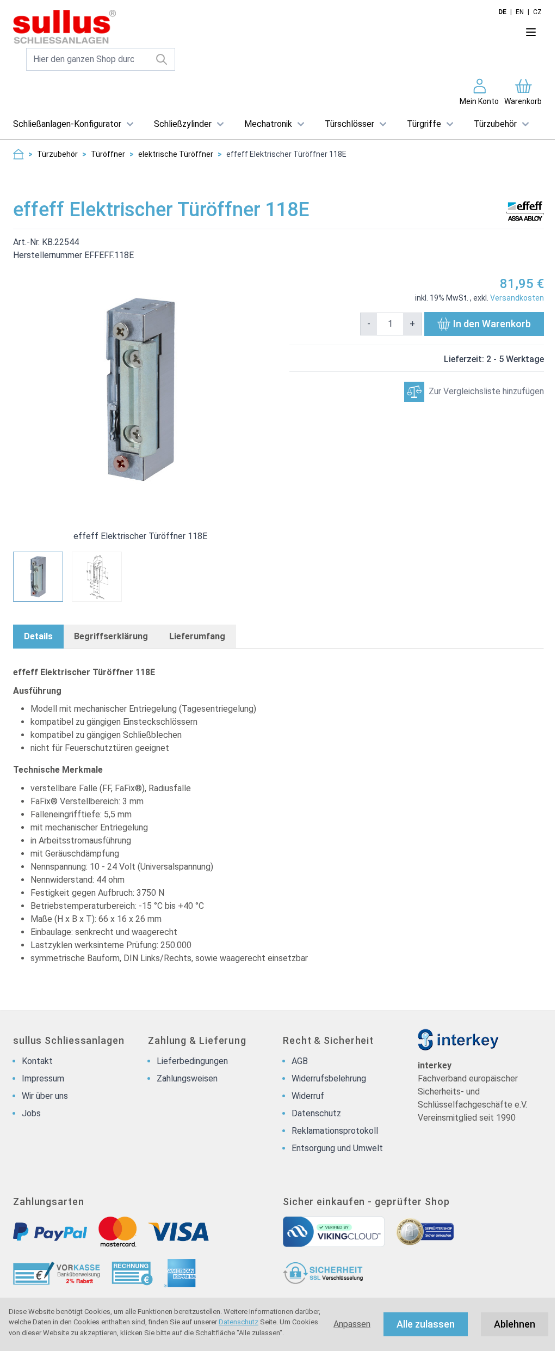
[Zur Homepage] (18, 154)
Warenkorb (523, 101)
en (520, 12)
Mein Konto (479, 101)
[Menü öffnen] (530, 32)
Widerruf (308, 1096)
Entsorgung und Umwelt (337, 1148)
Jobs (31, 1113)
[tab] (38, 637)
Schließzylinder (183, 124)
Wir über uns (45, 1096)
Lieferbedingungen (192, 1061)
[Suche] (161, 59)
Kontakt (37, 1061)
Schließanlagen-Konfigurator (67, 124)
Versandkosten (517, 298)
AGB (300, 1061)
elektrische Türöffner (175, 154)
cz (537, 12)
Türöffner (108, 154)
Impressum (43, 1078)
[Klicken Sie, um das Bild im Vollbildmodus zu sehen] (140, 389)
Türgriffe (424, 124)
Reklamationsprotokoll (335, 1131)
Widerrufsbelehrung (329, 1078)
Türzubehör (495, 124)
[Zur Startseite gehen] (246, 27)
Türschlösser (349, 124)
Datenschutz (238, 1322)
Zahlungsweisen (187, 1078)
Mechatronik (268, 124)
